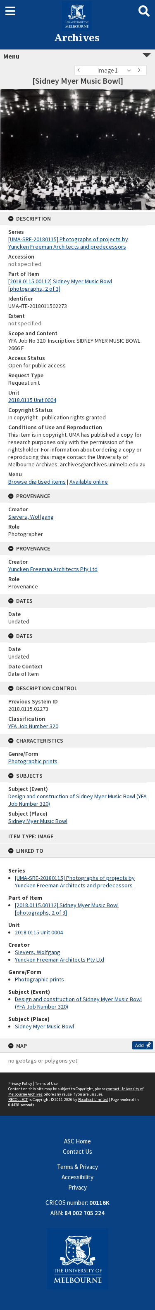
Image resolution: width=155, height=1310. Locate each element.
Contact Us (77, 1151)
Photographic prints (39, 979)
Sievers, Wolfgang (37, 952)
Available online (88, 481)
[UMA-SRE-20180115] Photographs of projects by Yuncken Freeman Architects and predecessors (75, 881)
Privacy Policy (20, 1083)
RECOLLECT (18, 1099)
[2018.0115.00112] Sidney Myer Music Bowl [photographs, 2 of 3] (67, 908)
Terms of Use (46, 1083)
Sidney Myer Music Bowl (44, 1026)
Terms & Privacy (77, 1167)
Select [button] (131, 70)
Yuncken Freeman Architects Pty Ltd (59, 959)
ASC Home (77, 1141)
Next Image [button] (140, 70)
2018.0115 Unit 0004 (39, 932)
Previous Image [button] (80, 70)
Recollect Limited (93, 1099)
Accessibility (77, 1177)
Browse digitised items (37, 481)
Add (139, 1045)
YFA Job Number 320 (33, 726)
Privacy (77, 1187)
